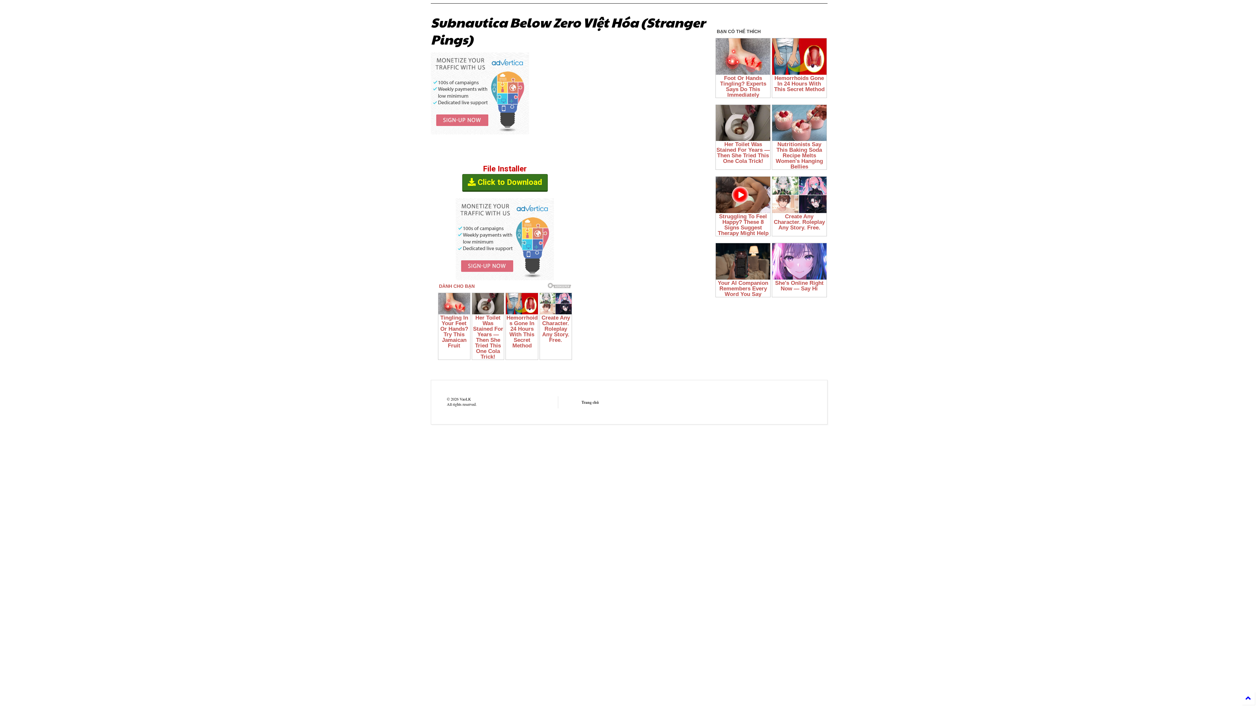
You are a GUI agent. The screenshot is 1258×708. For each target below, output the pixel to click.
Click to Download (509, 182)
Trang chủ (590, 402)
